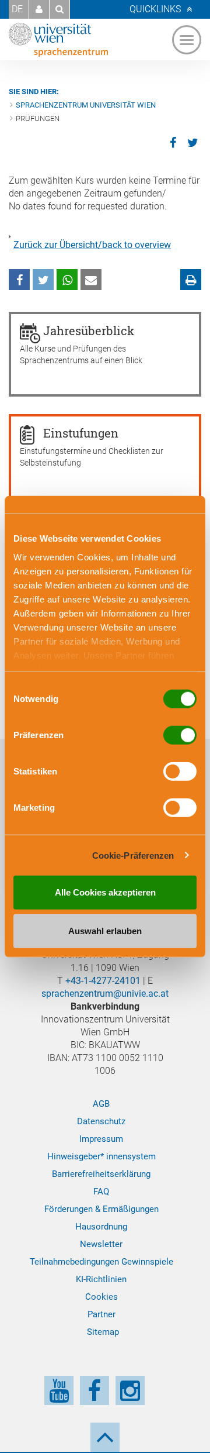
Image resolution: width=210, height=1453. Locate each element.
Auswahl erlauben (105, 930)
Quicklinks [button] (155, 9)
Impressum (101, 1139)
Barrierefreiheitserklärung (101, 1174)
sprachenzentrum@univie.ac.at (105, 993)
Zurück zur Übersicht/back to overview (92, 244)
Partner (102, 1314)
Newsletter (101, 1244)
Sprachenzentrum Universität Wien (86, 105)
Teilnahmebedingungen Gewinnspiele (101, 1261)
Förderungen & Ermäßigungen (101, 1209)
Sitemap (103, 1332)
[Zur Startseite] (58, 40)
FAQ (101, 1191)
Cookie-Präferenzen (133, 855)
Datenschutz (101, 1121)
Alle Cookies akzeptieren (105, 892)
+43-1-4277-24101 (103, 980)
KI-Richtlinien (101, 1279)
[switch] (180, 735)
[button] (39, 9)
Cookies (101, 1297)
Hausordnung (101, 1226)
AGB (101, 1104)
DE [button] (17, 9)
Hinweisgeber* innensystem (101, 1156)
